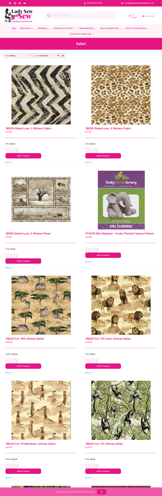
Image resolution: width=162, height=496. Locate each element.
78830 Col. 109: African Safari (24, 338)
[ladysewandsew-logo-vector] (19, 9)
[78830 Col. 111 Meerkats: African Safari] (41, 410)
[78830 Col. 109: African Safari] (41, 305)
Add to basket (23, 156)
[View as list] (63, 55)
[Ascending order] (30, 55)
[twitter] (15, 3)
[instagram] (20, 3)
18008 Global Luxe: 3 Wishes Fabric (108, 128)
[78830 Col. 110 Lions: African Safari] (120, 305)
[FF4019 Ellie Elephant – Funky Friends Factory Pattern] (120, 200)
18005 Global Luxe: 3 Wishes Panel (27, 233)
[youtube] (24, 3)
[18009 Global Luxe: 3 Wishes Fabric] (41, 95)
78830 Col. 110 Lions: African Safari (108, 338)
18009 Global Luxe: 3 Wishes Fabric (28, 128)
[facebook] (10, 3)
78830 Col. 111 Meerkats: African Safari (30, 443)
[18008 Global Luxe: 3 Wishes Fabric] (120, 95)
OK (101, 492)
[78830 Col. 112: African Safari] (120, 410)
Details (9, 162)
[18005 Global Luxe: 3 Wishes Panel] (41, 200)
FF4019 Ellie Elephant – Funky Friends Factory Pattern (119, 233)
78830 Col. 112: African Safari (104, 443)
